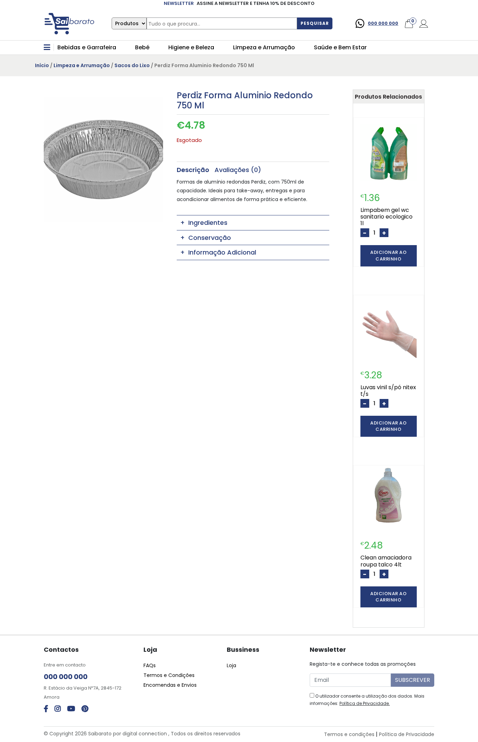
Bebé (142, 47)
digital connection (144, 733)
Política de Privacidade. (364, 703)
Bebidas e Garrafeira (86, 47)
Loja (231, 665)
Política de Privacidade (406, 734)
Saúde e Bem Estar (340, 47)
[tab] (193, 169)
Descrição (193, 169)
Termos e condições (349, 734)
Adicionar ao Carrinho (388, 255)
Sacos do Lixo (132, 65)
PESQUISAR (315, 23)
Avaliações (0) (238, 169)
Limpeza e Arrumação (264, 47)
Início (42, 65)
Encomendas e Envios (170, 685)
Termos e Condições (169, 675)
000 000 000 (383, 23)
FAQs (149, 665)
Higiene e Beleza (191, 47)
